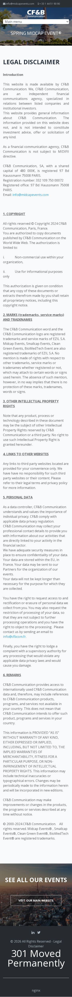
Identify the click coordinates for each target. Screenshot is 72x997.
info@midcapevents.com (20, 3)
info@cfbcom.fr (14, 636)
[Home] (36, 12)
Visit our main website (36, 900)
